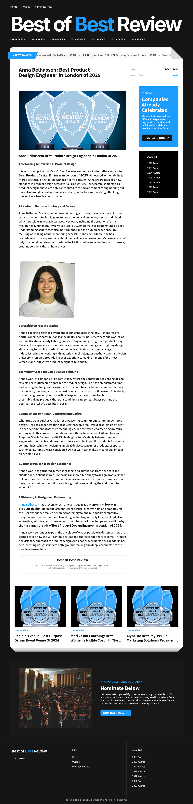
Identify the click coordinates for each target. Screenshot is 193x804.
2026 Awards (17, 39)
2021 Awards (118, 39)
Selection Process (81, 766)
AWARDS (152, 157)
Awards (26, 7)
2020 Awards (137, 39)
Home (13, 7)
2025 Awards (37, 39)
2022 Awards (98, 39)
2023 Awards (78, 39)
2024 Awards (57, 39)
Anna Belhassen (29, 504)
